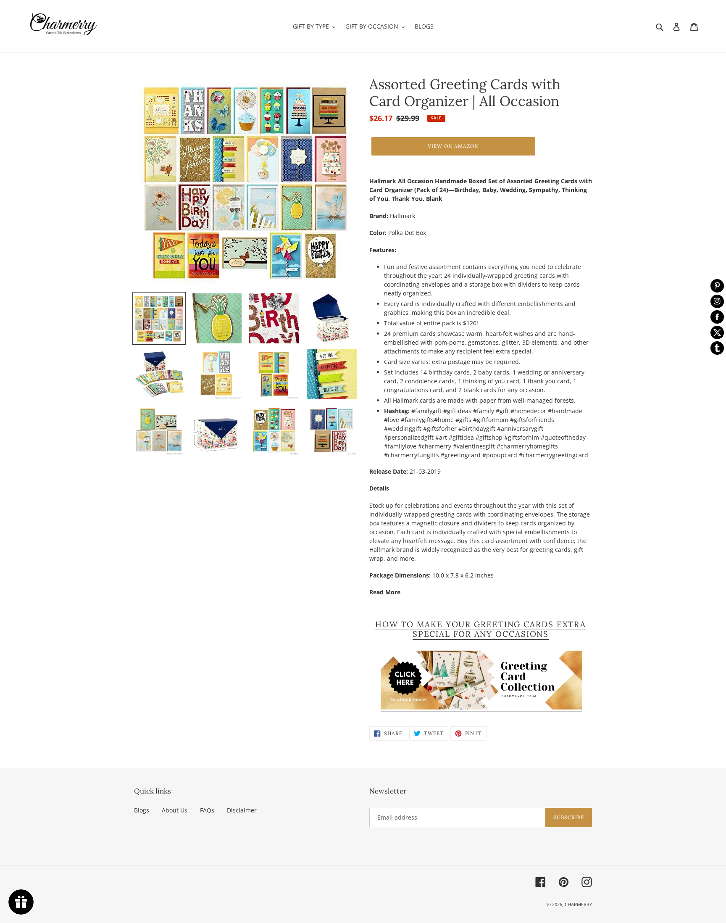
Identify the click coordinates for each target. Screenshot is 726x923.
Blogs (141, 810)
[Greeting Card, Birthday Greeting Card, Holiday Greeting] (481, 707)
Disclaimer (242, 810)
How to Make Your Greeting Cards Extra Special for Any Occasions (480, 629)
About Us (174, 810)
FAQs (207, 810)
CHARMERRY (578, 904)
